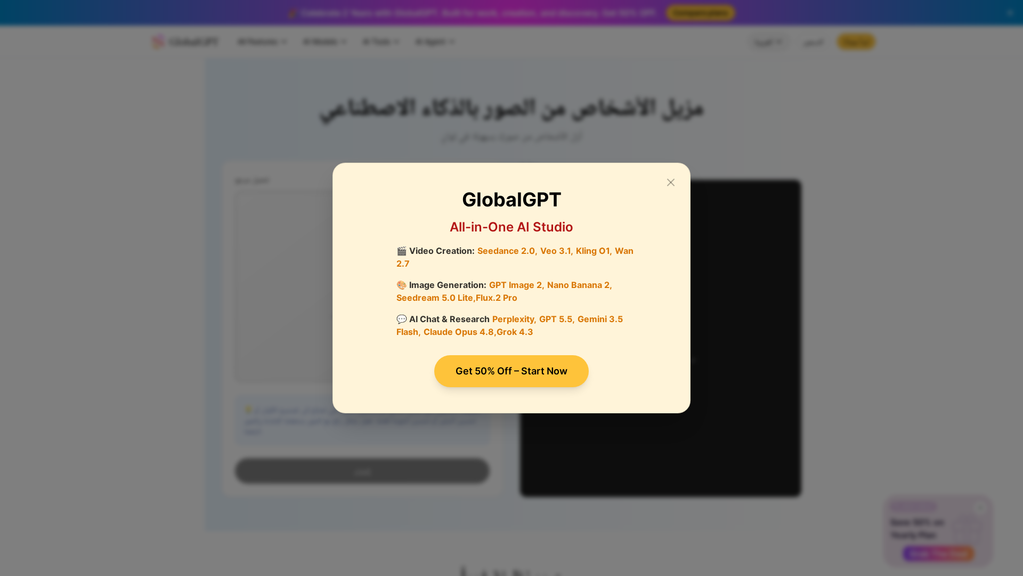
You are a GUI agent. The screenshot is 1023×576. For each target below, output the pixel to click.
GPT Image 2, (517, 284)
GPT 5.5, (557, 319)
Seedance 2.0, (507, 250)
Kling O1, (594, 250)
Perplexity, (514, 319)
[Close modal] (670, 182)
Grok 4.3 (515, 331)
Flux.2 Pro (496, 297)
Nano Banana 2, (579, 284)
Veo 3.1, (556, 250)
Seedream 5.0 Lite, (436, 297)
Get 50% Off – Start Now (511, 371)
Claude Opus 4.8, (460, 331)
